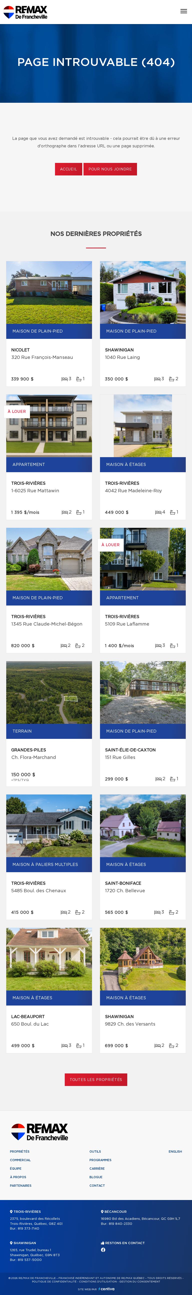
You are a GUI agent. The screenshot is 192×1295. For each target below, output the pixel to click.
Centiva (106, 1288)
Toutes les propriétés (96, 1080)
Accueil (68, 169)
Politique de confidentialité (54, 1281)
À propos (18, 1177)
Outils (95, 1151)
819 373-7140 (28, 1228)
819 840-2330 (120, 1224)
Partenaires (21, 1185)
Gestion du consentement (139, 1281)
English (175, 1151)
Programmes (101, 1160)
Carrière (97, 1168)
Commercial (20, 1160)
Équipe (16, 1168)
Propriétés (20, 1151)
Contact (97, 1185)
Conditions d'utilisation (98, 1281)
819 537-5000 (30, 1260)
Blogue (96, 1177)
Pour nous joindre (110, 169)
